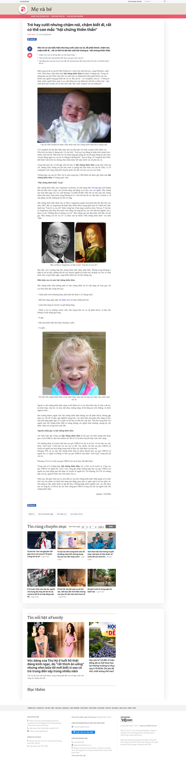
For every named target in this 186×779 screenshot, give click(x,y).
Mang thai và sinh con (40, 16)
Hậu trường (74, 708)
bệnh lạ (31, 514)
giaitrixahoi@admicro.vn (82, 745)
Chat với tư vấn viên (84, 732)
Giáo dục (65, 708)
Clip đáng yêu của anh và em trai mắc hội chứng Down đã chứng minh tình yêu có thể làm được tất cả (74, 62)
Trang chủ (31, 708)
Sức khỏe (84, 708)
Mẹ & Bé (58, 708)
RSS (134, 708)
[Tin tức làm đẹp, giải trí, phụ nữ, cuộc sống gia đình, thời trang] (23, 9)
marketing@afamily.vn (82, 727)
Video (129, 708)
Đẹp (52, 708)
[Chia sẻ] (29, 48)
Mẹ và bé (41, 9)
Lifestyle (40, 708)
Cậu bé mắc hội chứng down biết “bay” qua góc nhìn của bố (61, 58)
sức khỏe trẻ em (76, 514)
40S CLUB (122, 708)
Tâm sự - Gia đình (112, 708)
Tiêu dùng (93, 708)
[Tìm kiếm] (164, 1)
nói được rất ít (64, 300)
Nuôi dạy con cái (58, 16)
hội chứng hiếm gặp (45, 514)
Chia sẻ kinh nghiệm (75, 16)
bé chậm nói (61, 514)
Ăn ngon (101, 708)
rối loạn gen (97, 188)
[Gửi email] (29, 55)
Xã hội (47, 708)
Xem (111, 526)
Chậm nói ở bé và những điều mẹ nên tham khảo (57, 55)
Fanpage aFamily (136, 1)
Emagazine (25, 1)
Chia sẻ (32, 39)
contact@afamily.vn (41, 731)
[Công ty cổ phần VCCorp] (126, 719)
